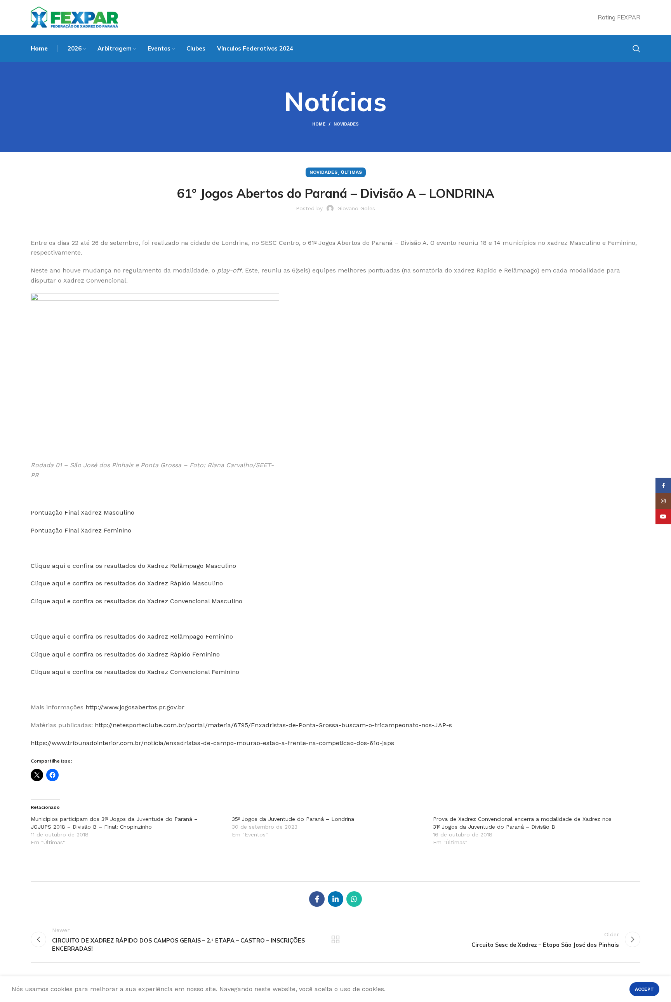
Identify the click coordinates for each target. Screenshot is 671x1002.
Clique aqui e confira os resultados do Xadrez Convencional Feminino (135, 672)
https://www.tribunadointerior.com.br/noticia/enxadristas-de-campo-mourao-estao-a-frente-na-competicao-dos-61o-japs (212, 743)
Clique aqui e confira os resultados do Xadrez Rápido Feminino (125, 654)
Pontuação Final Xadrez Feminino (81, 530)
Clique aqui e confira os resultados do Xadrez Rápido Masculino (127, 583)
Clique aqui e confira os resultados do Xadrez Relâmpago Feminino (132, 636)
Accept (644, 989)
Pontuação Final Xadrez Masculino (82, 512)
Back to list (335, 939)
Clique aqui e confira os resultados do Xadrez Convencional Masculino (136, 601)
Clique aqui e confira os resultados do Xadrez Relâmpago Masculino (133, 565)
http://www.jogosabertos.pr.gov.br (134, 707)
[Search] (636, 48)
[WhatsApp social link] (354, 899)
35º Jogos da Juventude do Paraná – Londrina (293, 819)
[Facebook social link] (317, 899)
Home (318, 124)
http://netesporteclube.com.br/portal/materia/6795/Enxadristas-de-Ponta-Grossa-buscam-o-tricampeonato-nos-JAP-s (273, 725)
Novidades (346, 124)
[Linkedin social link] (335, 899)
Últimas (351, 172)
